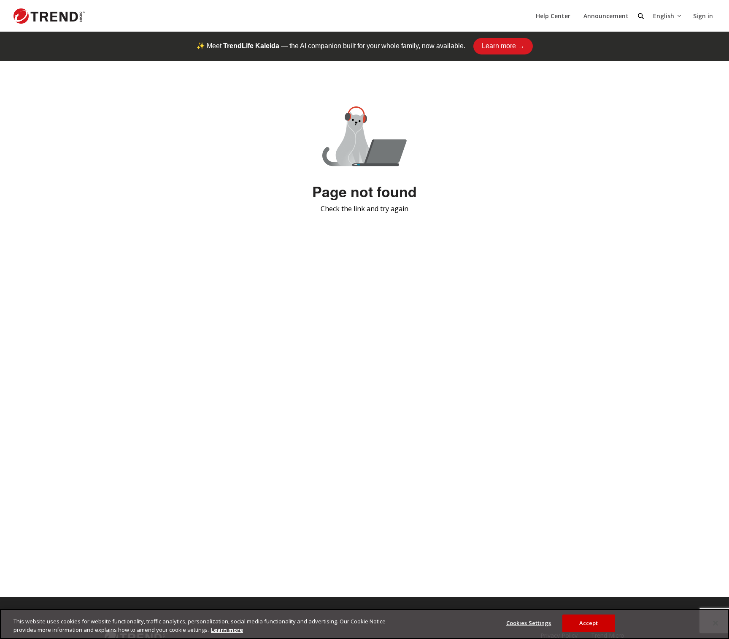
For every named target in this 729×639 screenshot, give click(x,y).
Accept (588, 623)
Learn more (227, 630)
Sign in (703, 16)
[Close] (715, 623)
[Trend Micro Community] (49, 16)
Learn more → (503, 45)
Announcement (606, 16)
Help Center (553, 16)
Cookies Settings (528, 623)
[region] (364, 624)
